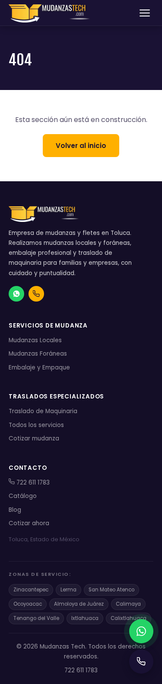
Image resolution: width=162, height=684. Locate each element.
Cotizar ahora (29, 523)
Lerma (68, 589)
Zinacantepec (30, 589)
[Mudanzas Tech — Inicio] (50, 12)
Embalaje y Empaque (39, 367)
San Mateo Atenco (111, 589)
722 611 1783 (32, 482)
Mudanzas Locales (35, 340)
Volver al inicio (81, 145)
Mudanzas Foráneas (38, 354)
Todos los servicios (36, 425)
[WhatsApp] (141, 631)
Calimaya (128, 604)
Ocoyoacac (27, 604)
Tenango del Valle (36, 618)
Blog (15, 510)
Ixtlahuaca (84, 618)
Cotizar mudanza (34, 438)
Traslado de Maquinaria (43, 411)
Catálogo (23, 496)
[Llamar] (141, 661)
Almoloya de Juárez (79, 604)
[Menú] (144, 13)
